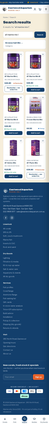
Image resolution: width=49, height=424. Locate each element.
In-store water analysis (13, 306)
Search (40, 35)
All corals (7, 229)
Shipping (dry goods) (12, 324)
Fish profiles (8, 287)
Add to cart (35, 90)
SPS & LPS (7, 232)
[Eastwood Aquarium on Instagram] (11, 217)
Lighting (6, 258)
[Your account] (34, 9)
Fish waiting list (9, 298)
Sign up (38, 377)
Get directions (9, 346)
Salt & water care (10, 269)
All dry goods (9, 276)
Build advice (8, 313)
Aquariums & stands (12, 273)
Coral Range (8, 291)
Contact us (8, 350)
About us (7, 354)
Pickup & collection (11, 321)
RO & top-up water (11, 265)
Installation (8, 317)
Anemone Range (10, 295)
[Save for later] (21, 54)
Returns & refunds (10, 328)
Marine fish (7, 240)
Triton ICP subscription (12, 309)
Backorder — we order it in (13, 89)
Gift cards (7, 302)
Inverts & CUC (9, 243)
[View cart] (39, 9)
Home (5, 17)
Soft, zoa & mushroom (12, 236)
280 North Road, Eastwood (14, 339)
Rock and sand (9, 247)
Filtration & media (10, 262)
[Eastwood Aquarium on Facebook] (5, 217)
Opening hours (9, 343)
